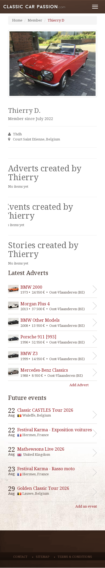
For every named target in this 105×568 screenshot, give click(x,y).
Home (17, 20)
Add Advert (79, 385)
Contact (20, 557)
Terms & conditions (75, 557)
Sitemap (42, 557)
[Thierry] (52, 63)
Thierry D (56, 20)
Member (35, 20)
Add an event (86, 506)
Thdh (17, 134)
